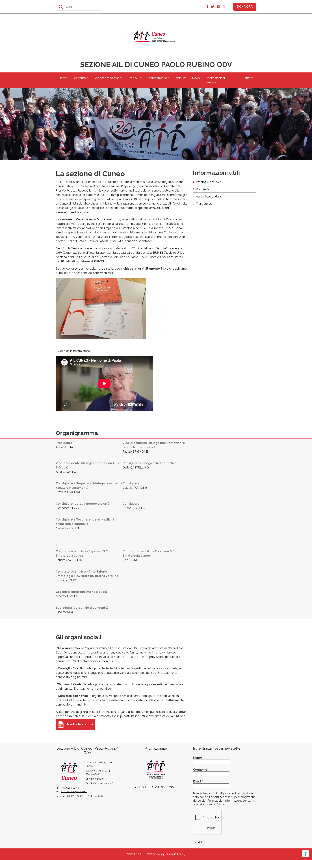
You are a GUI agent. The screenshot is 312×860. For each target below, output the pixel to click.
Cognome (201, 769)
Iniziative (180, 78)
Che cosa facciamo (107, 78)
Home (63, 78)
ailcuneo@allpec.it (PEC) (74, 791)
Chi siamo (79, 78)
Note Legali (134, 854)
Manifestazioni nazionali (215, 80)
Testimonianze (157, 78)
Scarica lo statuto (79, 724)
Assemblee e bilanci (209, 196)
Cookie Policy (176, 854)
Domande (202, 189)
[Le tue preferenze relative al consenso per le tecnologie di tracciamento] (305, 853)
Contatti (247, 78)
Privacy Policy (155, 854)
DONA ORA (245, 6)
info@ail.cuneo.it (70, 788)
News (196, 78)
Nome (198, 757)
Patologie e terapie (208, 182)
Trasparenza (204, 203)
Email (198, 781)
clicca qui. (106, 661)
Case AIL (133, 78)
